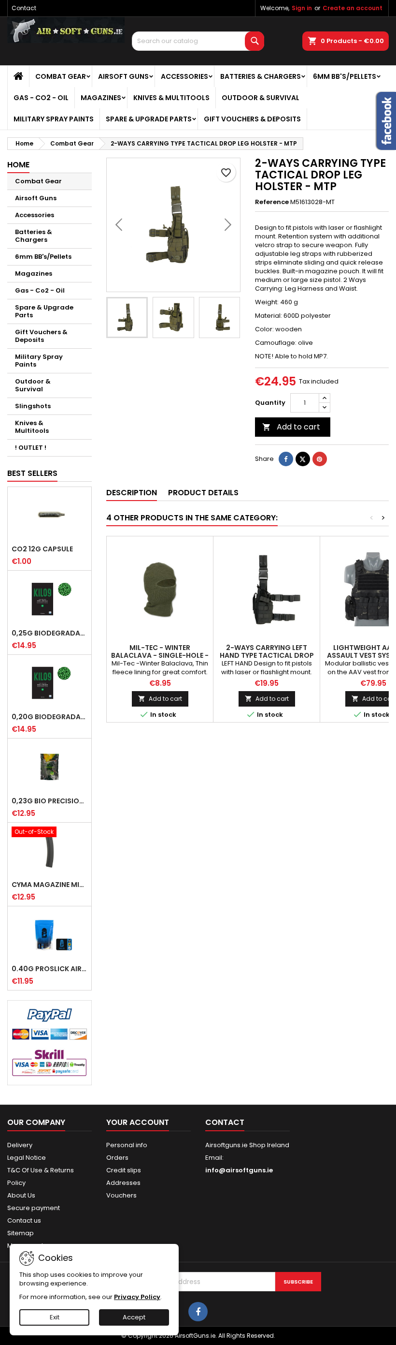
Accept (134, 1317)
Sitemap (20, 1233)
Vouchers (121, 1195)
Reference (272, 202)
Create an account (352, 8)
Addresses (123, 1182)
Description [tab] (131, 492)
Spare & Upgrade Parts (149, 119)
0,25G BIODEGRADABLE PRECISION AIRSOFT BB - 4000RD (49, 633)
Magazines (101, 98)
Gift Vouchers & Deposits (252, 119)
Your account (137, 1122)
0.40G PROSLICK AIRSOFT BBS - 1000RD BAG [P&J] (49, 969)
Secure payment (33, 1207)
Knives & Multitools (171, 98)
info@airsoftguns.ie (239, 1170)
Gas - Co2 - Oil (41, 98)
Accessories (184, 76)
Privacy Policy (137, 1296)
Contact (24, 8)
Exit (54, 1317)
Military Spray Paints (54, 119)
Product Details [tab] (203, 492)
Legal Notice (26, 1157)
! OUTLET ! (30, 447)
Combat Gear (60, 76)
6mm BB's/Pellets (344, 76)
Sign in (302, 8)
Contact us (24, 1220)
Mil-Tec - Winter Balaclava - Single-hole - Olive (160, 655)
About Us (21, 1195)
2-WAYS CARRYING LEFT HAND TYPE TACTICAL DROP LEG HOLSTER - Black (267, 655)
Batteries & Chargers (260, 76)
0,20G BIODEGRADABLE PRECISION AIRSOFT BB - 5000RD (49, 717)
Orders (117, 1157)
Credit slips (123, 1170)
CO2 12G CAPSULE (42, 549)
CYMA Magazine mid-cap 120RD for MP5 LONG (49, 884)
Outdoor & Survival (260, 98)
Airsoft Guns (123, 76)
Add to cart (291, 426)
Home (18, 164)
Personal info (126, 1145)
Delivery (19, 1145)
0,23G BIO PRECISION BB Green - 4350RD (49, 801)
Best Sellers (32, 473)
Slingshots (33, 406)
